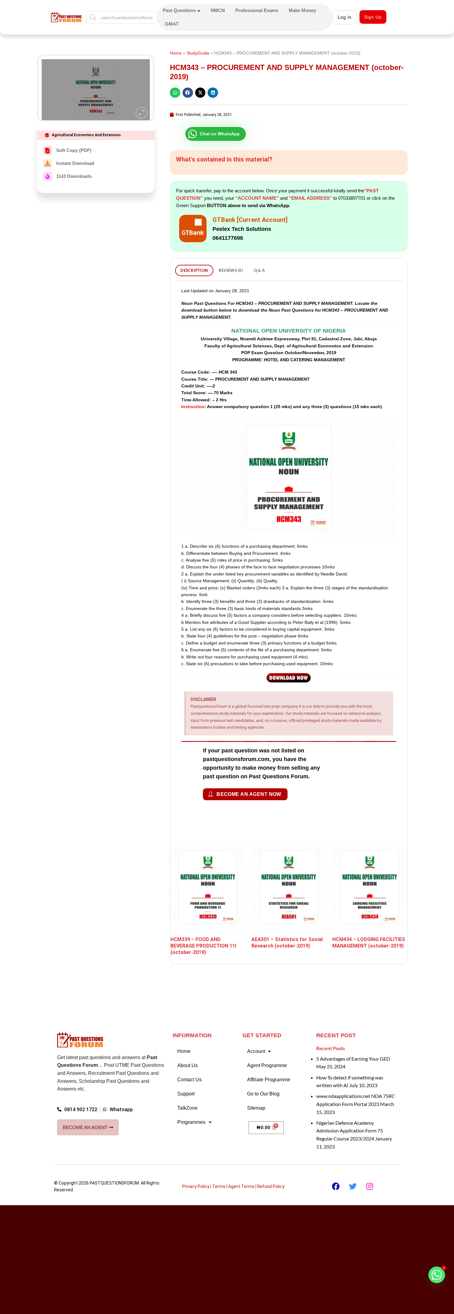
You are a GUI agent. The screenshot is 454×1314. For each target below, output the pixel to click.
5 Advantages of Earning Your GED (353, 1052)
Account (256, 1045)
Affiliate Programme (268, 1073)
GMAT (172, 24)
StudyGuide (198, 53)
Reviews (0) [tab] (231, 270)
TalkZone (187, 1101)
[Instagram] (369, 1180)
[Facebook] (335, 1180)
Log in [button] (344, 17)
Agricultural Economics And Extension (86, 135)
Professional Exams (256, 10)
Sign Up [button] (373, 16)
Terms (218, 1180)
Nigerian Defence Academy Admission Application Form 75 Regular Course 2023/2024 (349, 1124)
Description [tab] (194, 270)
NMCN (218, 10)
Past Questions (179, 10)
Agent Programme (267, 1059)
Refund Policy (270, 1180)
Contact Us (189, 1073)
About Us (187, 1059)
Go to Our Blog (263, 1087)
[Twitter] (352, 1180)
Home (176, 53)
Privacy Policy (195, 1180)
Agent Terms (241, 1180)
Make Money (302, 10)
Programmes (191, 1116)
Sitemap (256, 1101)
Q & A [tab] (259, 270)
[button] (142, 113)
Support (186, 1087)
